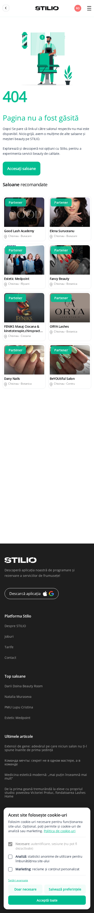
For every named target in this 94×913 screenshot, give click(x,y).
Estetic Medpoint (17, 718)
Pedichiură (11, 501)
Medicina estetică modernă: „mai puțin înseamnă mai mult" (46, 776)
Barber (55, 430)
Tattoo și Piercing (16, 528)
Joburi (9, 636)
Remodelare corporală (67, 501)
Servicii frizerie (14, 510)
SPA (5, 519)
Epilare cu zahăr (62, 457)
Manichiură (11, 492)
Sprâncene (58, 519)
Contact (10, 657)
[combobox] (78, 8)
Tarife (9, 647)
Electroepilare (13, 448)
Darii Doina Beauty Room (24, 686)
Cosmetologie (13, 439)
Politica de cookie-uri (60, 831)
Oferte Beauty (60, 492)
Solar (53, 510)
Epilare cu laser (14, 457)
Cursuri (55, 439)
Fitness (8, 466)
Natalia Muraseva (18, 696)
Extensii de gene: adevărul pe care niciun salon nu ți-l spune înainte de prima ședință (46, 748)
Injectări (9, 475)
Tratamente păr (62, 528)
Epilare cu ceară (62, 448)
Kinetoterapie (60, 475)
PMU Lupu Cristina (19, 707)
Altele (7, 430)
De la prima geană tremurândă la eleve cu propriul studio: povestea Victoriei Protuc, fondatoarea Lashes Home (45, 792)
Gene (54, 466)
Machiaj (9, 484)
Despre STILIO (15, 626)
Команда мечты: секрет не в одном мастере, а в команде (42, 762)
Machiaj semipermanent (68, 484)
